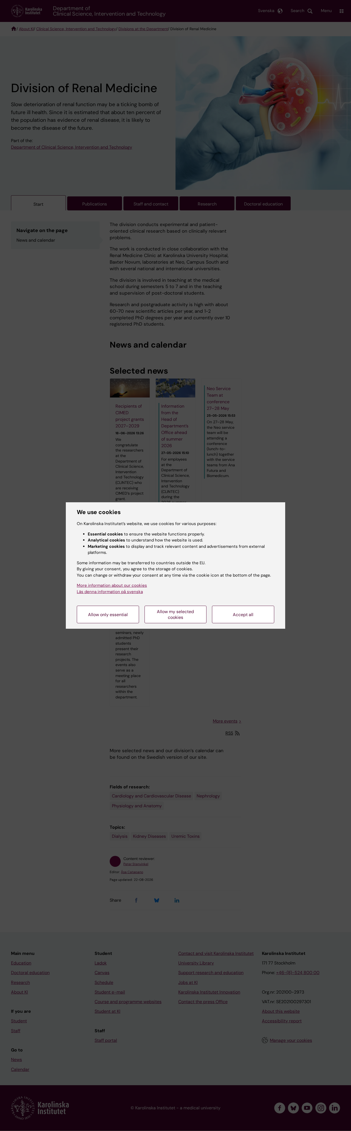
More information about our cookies (112, 585)
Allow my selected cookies (175, 614)
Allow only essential (108, 614)
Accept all (243, 614)
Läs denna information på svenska (110, 591)
